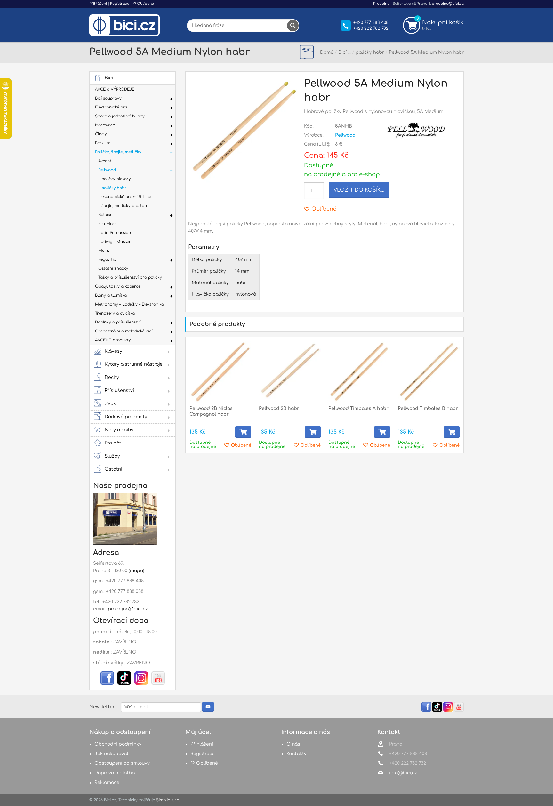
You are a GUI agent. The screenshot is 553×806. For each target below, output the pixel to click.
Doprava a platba (114, 772)
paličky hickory (116, 179)
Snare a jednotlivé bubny (120, 116)
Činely (101, 134)
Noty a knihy (119, 429)
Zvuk (110, 403)
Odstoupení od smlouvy (122, 763)
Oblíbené (145, 4)
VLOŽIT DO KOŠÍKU (359, 190)
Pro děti (114, 443)
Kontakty (296, 753)
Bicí (109, 78)
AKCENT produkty (113, 340)
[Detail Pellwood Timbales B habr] (429, 372)
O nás (293, 744)
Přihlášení (98, 4)
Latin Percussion (114, 232)
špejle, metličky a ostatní (125, 205)
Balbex (104, 214)
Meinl (103, 250)
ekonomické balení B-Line (126, 197)
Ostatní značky (113, 268)
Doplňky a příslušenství (117, 322)
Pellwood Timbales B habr (428, 408)
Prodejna (381, 4)
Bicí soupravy (108, 98)
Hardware (105, 125)
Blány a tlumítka (111, 295)
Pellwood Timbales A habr (358, 408)
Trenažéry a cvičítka (115, 313)
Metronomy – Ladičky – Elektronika (129, 304)
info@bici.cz (403, 772)
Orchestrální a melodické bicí (123, 331)
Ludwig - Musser (114, 241)
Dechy (112, 377)
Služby (112, 456)
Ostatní (113, 469)
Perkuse (102, 143)
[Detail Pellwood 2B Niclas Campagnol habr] (220, 372)
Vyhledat (292, 25)
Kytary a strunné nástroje (134, 364)
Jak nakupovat (111, 753)
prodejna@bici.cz (448, 4)
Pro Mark (107, 223)
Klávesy (113, 351)
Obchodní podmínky (117, 744)
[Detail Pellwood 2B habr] (290, 372)
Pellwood (107, 170)
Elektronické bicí (111, 107)
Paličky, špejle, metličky (118, 152)
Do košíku (243, 432)
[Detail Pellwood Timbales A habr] (359, 372)
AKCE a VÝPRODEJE (114, 89)
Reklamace (106, 782)
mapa (136, 570)
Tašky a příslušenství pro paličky (130, 277)
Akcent (104, 161)
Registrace (119, 4)
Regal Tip (107, 259)
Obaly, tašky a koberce (117, 286)
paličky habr (113, 188)
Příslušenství (119, 390)
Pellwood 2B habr (279, 408)
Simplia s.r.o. (168, 800)
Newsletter (102, 707)
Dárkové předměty (126, 416)
